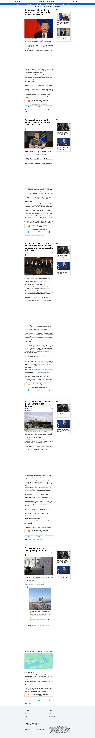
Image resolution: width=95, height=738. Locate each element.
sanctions (30, 539)
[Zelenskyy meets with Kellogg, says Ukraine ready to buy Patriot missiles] (63, 32)
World (42, 4)
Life (37, 4)
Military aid (38, 234)
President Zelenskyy (57, 6)
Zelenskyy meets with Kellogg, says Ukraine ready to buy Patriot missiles (63, 38)
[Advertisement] (38, 61)
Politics (48, 4)
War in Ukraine (29, 4)
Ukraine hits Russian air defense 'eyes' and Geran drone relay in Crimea (62, 133)
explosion (30, 703)
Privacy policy (38, 728)
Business (54, 4)
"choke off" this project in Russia (44, 527)
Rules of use (26, 728)
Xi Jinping (26, 111)
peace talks (45, 6)
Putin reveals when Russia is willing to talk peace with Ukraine (63, 23)
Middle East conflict (38, 6)
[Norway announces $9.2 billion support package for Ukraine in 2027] (63, 142)
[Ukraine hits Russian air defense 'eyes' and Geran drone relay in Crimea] (63, 127)
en (18, 1)
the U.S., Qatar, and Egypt (34, 369)
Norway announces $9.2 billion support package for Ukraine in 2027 (63, 148)
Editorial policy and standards (41, 726)
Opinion (61, 4)
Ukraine (26, 109)
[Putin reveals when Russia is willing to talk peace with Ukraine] (63, 17)
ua (16, 1)
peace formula (38, 109)
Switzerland (48, 109)
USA (26, 539)
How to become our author (40, 729)
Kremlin (38, 539)
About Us (25, 726)
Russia (34, 539)
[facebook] (51, 724)
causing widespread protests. (44, 372)
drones (42, 234)
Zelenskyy (33, 234)
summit (43, 109)
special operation (47, 677)
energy (42, 539)
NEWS (57, 9)
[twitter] (55, 724)
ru (19, 1)
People (68, 4)
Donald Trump (50, 6)
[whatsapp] (59, 724)
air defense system (46, 689)
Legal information (27, 729)
